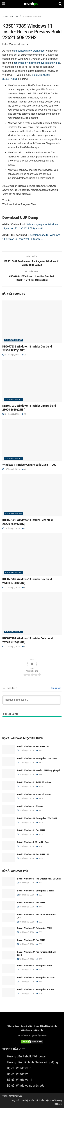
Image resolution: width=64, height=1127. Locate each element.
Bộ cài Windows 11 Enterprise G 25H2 (35, 989)
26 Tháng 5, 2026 (26, 883)
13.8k (41, 858)
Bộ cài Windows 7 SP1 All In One (33, 842)
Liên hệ (24, 1100)
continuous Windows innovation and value (37, 62)
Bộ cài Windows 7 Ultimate (30, 806)
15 (25, 414)
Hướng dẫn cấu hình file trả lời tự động (32, 1062)
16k (40, 846)
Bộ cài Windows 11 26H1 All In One (34, 782)
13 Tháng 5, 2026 (26, 750)
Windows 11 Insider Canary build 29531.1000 (29, 464)
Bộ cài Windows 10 (19, 1074)
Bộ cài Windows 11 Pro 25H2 (31, 940)
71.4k (41, 750)
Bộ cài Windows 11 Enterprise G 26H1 (35, 890)
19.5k (41, 798)
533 (40, 922)
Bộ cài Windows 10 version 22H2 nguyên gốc (39, 770)
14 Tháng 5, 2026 (26, 774)
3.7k (40, 944)
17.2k (41, 810)
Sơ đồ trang (56, 1100)
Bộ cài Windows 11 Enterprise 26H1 (34, 928)
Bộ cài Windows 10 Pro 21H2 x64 (33, 854)
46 (25, 469)
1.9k (40, 907)
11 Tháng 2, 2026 (12, 587)
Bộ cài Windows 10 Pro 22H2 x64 (33, 746)
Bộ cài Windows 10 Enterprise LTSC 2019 (37, 818)
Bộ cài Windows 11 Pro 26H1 (31, 902)
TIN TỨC (18, 16)
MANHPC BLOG (15, 1096)
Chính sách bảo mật (39, 1100)
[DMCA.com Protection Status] (32, 1041)
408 (40, 993)
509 (40, 895)
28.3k (41, 762)
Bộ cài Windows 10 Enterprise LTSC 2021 (37, 758)
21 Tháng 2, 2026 (12, 355)
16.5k (41, 822)
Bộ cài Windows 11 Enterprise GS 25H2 (36, 977)
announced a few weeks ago (29, 50)
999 (40, 969)
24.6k (41, 786)
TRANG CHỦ (7, 16)
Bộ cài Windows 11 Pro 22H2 (31, 830)
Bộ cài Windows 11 (19, 1080)
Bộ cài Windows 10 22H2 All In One (34, 794)
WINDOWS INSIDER (33, 16)
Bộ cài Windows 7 (19, 1068)
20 (25, 355)
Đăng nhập (55, 688)
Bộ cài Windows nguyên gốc (25, 1085)
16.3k (41, 834)
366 (40, 932)
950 (40, 959)
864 (40, 981)
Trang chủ (14, 1100)
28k (40, 774)
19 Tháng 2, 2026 (12, 469)
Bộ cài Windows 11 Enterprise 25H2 (34, 965)
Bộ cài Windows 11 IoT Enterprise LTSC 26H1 (39, 878)
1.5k (40, 883)
